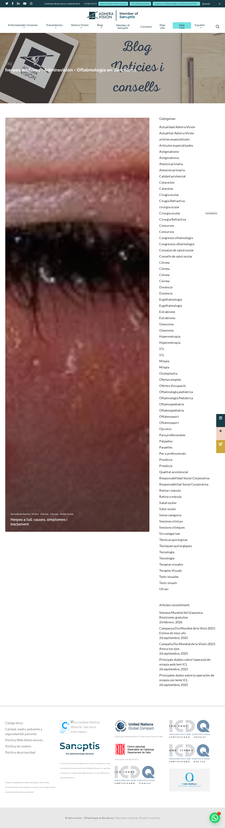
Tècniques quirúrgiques (175, 546)
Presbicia (165, 460)
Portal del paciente (140, 3)
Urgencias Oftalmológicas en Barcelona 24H (176, 3)
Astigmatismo (169, 158)
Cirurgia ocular (188, 213)
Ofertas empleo (170, 379)
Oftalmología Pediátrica (176, 398)
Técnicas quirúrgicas (173, 540)
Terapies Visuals (170, 570)
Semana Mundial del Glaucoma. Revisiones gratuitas (181, 615)
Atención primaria (172, 170)
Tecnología (166, 558)
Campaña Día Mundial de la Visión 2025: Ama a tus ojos (187, 646)
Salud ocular (167, 503)
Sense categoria (170, 515)
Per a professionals (172, 453)
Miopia (164, 367)
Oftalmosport (169, 416)
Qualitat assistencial (173, 472)
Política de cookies (18, 746)
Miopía (164, 361)
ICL (161, 349)
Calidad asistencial (172, 176)
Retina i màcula (170, 490)
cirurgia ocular (169, 207)
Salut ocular (67, 513)
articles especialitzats (174, 139)
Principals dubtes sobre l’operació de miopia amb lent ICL (184, 662)
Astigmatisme (169, 151)
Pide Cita (182, 26)
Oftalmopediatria (171, 410)
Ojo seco (165, 429)
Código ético (14, 723)
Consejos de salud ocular (176, 250)
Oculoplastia (168, 373)
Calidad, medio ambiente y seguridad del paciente (23, 731)
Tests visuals (168, 583)
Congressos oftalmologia (176, 244)
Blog (100, 25)
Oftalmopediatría (171, 404)
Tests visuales (169, 577)
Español (200, 25)
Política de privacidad (20, 752)
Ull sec (163, 589)
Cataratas (166, 188)
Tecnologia (166, 552)
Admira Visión (80, 25)
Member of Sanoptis (123, 26)
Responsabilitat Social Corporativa (183, 484)
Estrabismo (167, 318)
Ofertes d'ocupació (172, 386)
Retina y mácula (170, 496)
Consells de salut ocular (175, 256)
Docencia (165, 287)
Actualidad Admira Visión (177, 127)
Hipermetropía (169, 342)
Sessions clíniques (172, 527)
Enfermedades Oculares (23, 25)
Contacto (146, 26)
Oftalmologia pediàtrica (176, 392)
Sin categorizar (169, 533)
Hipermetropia (169, 336)
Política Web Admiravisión (24, 740)
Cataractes (167, 182)
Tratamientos (54, 25)
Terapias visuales (171, 564)
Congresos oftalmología (176, 238)
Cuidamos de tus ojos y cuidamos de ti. (62, 3)
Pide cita (162, 26)
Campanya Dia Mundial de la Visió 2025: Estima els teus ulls (187, 630)
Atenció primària (171, 164)
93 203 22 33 (90, 3)
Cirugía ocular (169, 195)
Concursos (166, 225)
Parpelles (165, 447)
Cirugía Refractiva (172, 201)
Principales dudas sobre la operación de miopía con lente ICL (186, 677)
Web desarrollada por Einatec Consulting (137, 817)
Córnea (164, 269)
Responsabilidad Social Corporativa (184, 478)
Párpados (166, 441)
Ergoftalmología (170, 299)
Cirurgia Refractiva (172, 219)
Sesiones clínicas (171, 521)
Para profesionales (172, 435)
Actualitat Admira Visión (25, 513)
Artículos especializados (176, 145)
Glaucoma (166, 324)
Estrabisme (167, 312)
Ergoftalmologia (170, 306)
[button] (215, 818)
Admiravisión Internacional (113, 3)
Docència (165, 293)
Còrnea (44, 513)
